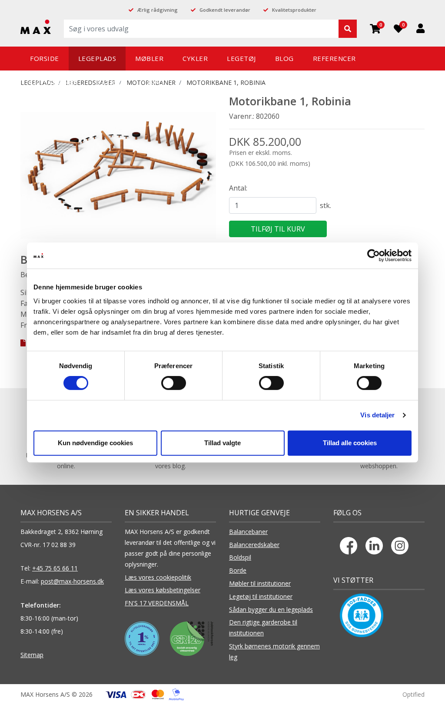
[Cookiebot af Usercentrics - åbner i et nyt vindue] (373, 255)
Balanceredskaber (254, 544)
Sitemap (31, 655)
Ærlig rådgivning (157, 10)
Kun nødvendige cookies (95, 442)
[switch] (173, 383)
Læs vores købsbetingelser (162, 590)
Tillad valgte (222, 442)
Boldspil (240, 557)
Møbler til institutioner (260, 583)
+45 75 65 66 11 (55, 568)
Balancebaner (248, 531)
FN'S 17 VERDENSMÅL (157, 603)
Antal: (238, 188)
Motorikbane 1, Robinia (226, 82)
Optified (413, 694)
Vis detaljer (377, 415)
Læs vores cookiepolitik (158, 577)
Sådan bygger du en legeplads (271, 609)
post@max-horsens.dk (72, 581)
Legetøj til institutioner (260, 596)
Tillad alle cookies (350, 442)
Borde (237, 570)
